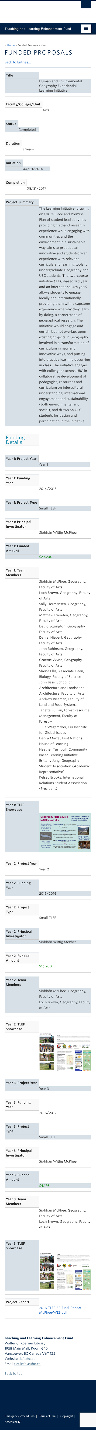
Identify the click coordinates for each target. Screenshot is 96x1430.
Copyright (66, 1416)
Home (11, 45)
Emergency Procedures (19, 1416)
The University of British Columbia (35, 9)
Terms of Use (47, 1416)
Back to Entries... (18, 62)
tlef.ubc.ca (27, 1359)
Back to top (14, 1373)
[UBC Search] (86, 6)
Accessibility (12, 1422)
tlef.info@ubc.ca (27, 1364)
